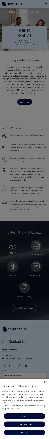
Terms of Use (14, 409)
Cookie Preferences (24, 424)
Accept (24, 416)
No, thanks (25, 432)
